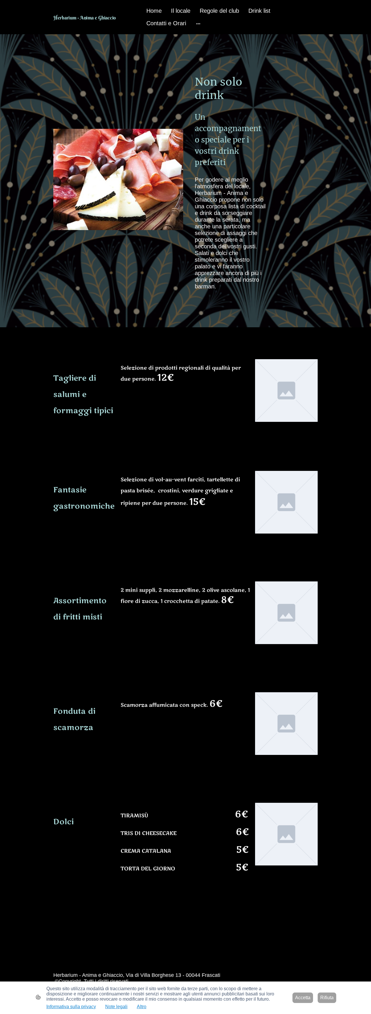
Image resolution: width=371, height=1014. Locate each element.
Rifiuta (327, 997)
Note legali (116, 1006)
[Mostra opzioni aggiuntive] (198, 23)
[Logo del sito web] (95, 24)
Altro (141, 1006)
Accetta (302, 997)
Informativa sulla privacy (71, 1006)
